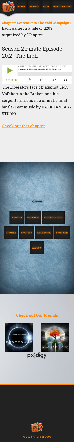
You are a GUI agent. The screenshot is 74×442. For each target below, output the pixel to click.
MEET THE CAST (62, 6)
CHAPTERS (19, 6)
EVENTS (34, 6)
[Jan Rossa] (19, 337)
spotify (26, 232)
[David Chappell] (55, 337)
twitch (17, 217)
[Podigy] (37, 355)
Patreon (33, 217)
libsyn (37, 247)
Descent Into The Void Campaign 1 (44, 23)
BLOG (46, 6)
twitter (62, 232)
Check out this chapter (23, 125)
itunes (11, 232)
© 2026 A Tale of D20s (37, 436)
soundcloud (53, 217)
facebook (44, 232)
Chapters (9, 23)
